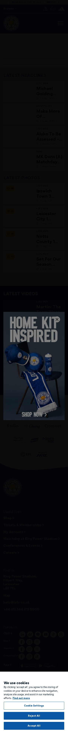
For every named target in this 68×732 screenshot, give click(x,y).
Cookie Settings (34, 705)
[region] (34, 702)
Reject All (34, 715)
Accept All (34, 725)
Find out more (21, 698)
